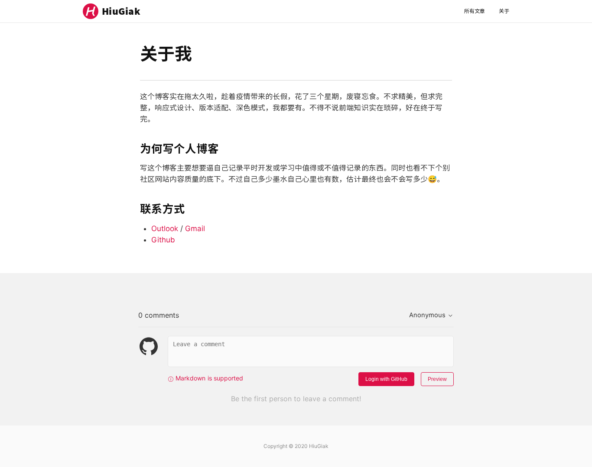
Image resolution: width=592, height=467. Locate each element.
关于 (504, 11)
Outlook (164, 228)
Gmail (195, 228)
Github (163, 239)
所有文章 (474, 11)
